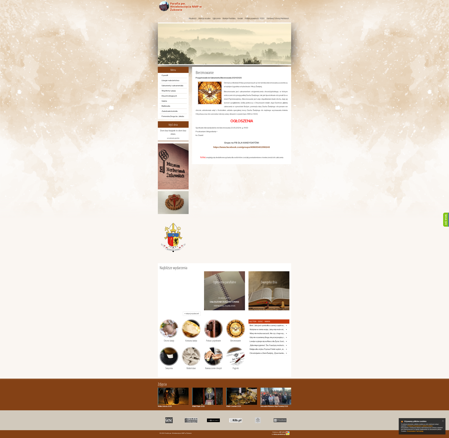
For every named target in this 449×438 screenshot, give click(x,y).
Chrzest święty (169, 340)
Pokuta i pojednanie (213, 340)
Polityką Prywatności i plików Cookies (420, 426)
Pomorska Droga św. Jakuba (173, 116)
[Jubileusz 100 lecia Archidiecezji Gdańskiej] (173, 237)
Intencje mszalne (204, 18)
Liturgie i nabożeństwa (170, 80)
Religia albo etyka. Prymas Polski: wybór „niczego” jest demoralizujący (267, 349)
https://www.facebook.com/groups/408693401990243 (241, 147)
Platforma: (278, 432)
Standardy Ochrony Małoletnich (278, 18)
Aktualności (192, 18)
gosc (260, 321)
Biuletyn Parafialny (229, 18)
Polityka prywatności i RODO (254, 18)
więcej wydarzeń (191, 313)
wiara (267, 321)
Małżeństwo (191, 368)
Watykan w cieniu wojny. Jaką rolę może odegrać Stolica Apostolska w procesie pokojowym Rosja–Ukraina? (267, 329)
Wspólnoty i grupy (169, 90)
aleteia (252, 321)
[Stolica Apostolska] (257, 420)
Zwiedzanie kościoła (169, 111)
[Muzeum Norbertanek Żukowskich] (173, 166)
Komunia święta (191, 340)
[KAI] (235, 420)
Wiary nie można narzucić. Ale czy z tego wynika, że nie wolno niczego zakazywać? (267, 333)
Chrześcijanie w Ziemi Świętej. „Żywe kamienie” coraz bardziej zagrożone (267, 353)
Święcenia (169, 368)
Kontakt (240, 18)
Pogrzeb (236, 368)
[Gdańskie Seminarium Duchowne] (191, 420)
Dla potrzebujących (169, 96)
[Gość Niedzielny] (169, 420)
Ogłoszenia (217, 18)
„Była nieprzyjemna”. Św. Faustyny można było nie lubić (267, 345)
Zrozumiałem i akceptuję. (415, 431)
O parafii (165, 75)
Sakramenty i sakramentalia (172, 85)
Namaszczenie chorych (213, 368)
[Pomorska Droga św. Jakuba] (173, 202)
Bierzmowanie (235, 340)
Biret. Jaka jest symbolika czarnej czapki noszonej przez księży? (267, 325)
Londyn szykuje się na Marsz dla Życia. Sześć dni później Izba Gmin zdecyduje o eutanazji (267, 341)
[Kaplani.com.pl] (213, 420)
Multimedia (166, 106)
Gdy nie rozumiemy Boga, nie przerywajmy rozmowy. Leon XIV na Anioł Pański (267, 337)
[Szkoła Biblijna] (280, 420)
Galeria (164, 101)
